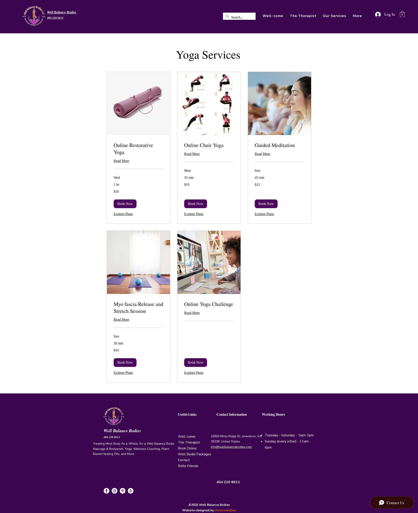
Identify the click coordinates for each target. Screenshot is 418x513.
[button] (357, 15)
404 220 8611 (112, 437)
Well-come (186, 436)
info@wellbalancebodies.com (231, 447)
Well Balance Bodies (123, 430)
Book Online (187, 448)
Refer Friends (188, 466)
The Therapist (189, 442)
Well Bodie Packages (194, 454)
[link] (138, 149)
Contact (184, 460)
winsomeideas (225, 510)
